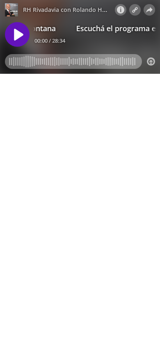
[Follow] (135, 10)
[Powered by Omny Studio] (151, 61)
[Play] (17, 34)
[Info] (120, 10)
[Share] (149, 10)
